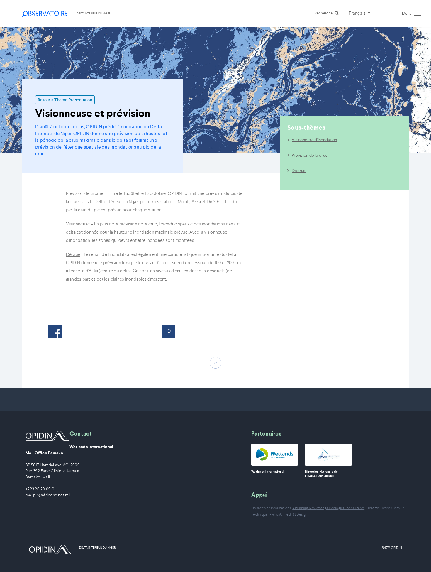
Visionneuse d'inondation (314, 139)
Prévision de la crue (310, 155)
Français (357, 13)
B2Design (299, 514)
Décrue (299, 170)
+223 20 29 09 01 (40, 489)
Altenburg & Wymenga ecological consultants (328, 508)
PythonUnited (280, 514)
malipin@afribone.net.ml (48, 494)
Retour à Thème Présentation (65, 99)
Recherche (324, 13)
